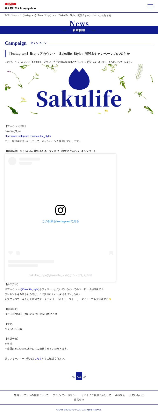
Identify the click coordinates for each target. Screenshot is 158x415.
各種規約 (120, 395)
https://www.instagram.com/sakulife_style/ (28, 136)
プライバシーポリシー (65, 395)
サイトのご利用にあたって (96, 395)
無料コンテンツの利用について (31, 395)
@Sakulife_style (29, 289)
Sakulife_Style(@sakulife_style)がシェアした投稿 (60, 275)
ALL (79, 376)
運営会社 (79, 400)
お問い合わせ (136, 395)
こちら (38, 358)
